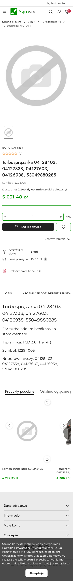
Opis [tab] (8, 293)
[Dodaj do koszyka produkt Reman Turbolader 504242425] (47, 459)
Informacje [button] (12, 515)
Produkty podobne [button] (19, 391)
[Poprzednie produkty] (9, 425)
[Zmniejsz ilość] (5, 216)
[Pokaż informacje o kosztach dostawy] (45, 259)
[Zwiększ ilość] (60, 216)
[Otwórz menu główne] (4, 11)
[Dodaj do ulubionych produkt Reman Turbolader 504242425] (48, 402)
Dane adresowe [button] (15, 505)
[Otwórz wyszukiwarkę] (51, 11)
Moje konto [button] (12, 525)
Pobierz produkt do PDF (26, 271)
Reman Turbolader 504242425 (22, 468)
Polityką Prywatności (16, 548)
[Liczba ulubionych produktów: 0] (59, 11)
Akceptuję (36, 573)
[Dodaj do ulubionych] (63, 227)
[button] (12, 153)
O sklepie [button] (11, 535)
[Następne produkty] (63, 425)
